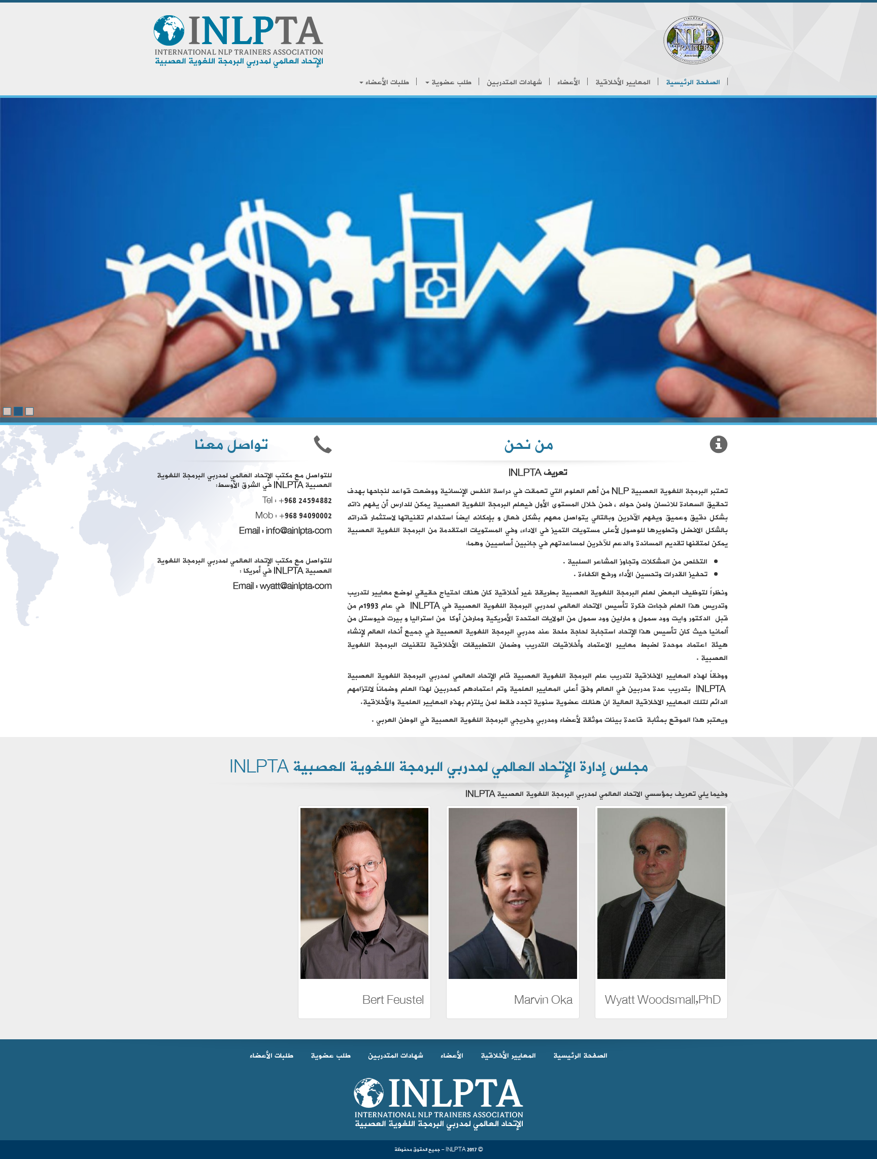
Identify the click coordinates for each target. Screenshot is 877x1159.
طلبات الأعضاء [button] (386, 82)
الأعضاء (568, 82)
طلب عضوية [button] (450, 82)
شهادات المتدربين (514, 82)
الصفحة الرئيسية (693, 82)
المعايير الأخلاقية (623, 82)
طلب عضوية (331, 1055)
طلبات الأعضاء (271, 1055)
